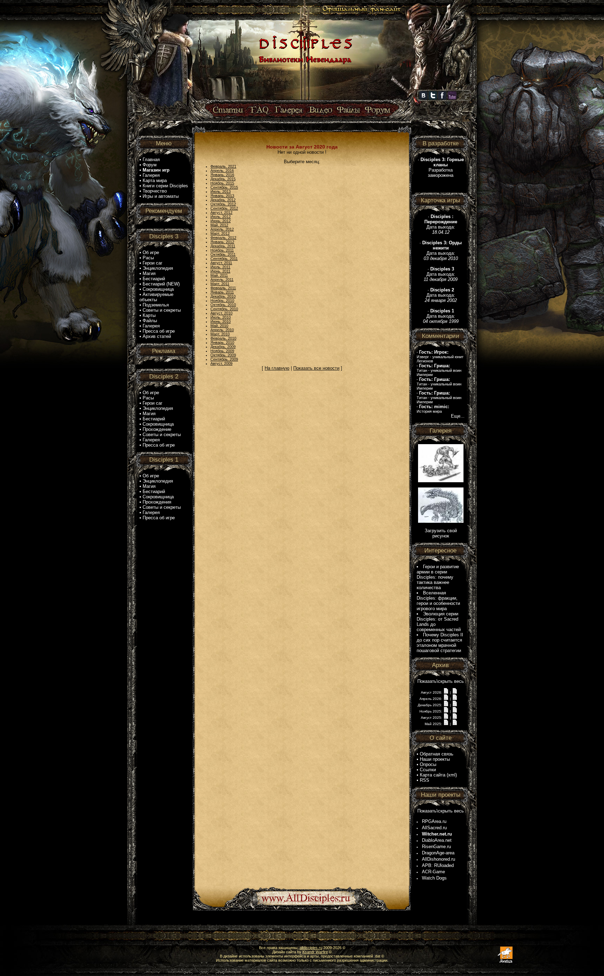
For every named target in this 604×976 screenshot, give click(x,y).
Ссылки (428, 769)
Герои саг (153, 263)
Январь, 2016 (222, 175)
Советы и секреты (162, 310)
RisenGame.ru (436, 846)
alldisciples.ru (311, 948)
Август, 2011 (221, 263)
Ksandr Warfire (315, 952)
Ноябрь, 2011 (222, 250)
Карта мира (155, 180)
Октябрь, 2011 (223, 254)
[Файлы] (348, 110)
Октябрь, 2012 (223, 204)
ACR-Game (433, 871)
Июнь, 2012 (220, 221)
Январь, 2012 (222, 242)
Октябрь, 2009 (223, 355)
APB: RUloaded (438, 865)
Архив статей (157, 336)
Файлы (150, 320)
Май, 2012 (219, 225)
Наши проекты (435, 759)
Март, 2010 (220, 334)
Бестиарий (154, 278)
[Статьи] (228, 110)
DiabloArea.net (437, 840)
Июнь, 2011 (220, 271)
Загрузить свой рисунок (441, 533)
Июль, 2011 (220, 267)
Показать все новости (316, 368)
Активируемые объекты (156, 297)
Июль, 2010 (220, 317)
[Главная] (304, 100)
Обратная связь (436, 754)
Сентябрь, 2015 (224, 187)
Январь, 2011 (222, 292)
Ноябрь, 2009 (222, 351)
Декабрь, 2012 (223, 200)
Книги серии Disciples (165, 185)
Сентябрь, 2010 (224, 309)
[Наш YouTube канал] (452, 98)
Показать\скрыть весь (440, 681)
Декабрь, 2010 (223, 296)
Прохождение (157, 429)
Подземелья (156, 305)
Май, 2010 (219, 326)
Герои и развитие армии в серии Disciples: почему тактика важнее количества (438, 577)
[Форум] (377, 110)
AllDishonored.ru (438, 859)
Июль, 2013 (220, 191)
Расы (148, 257)
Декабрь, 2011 (222, 246)
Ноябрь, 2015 (222, 183)
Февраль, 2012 (223, 238)
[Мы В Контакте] (423, 98)
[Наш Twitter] (433, 98)
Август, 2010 (221, 313)
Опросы (428, 764)
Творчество (155, 191)
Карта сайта (432, 775)
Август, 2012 (221, 212)
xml (451, 775)
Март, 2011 (219, 284)
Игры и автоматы (161, 196)
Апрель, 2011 (221, 279)
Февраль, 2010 (223, 338)
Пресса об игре (159, 331)
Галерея (151, 175)
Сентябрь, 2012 (224, 208)
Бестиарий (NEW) (161, 284)
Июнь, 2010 (220, 321)
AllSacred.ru (434, 827)
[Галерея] (288, 110)
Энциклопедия (158, 268)
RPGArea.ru (434, 821)
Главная (151, 159)
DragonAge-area (438, 852)
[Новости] (446, 692)
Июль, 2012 (220, 217)
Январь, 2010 (222, 342)
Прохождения (157, 502)
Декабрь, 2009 (223, 347)
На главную (277, 368)
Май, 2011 (219, 275)
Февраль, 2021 (223, 166)
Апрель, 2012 (222, 229)
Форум (150, 164)
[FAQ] (259, 110)
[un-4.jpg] (440, 521)
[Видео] (319, 110)
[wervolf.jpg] (440, 480)
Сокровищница (158, 289)
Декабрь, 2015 (223, 179)
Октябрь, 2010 (223, 305)
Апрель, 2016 (222, 170)
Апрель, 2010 (222, 330)
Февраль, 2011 (223, 288)
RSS (424, 780)
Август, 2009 (221, 363)
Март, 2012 (220, 233)
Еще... (458, 416)
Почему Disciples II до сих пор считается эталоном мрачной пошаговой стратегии (440, 642)
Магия (149, 273)
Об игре (151, 252)
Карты (149, 315)
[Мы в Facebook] (442, 98)
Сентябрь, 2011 (224, 258)
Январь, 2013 (222, 196)
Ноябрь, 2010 (222, 300)
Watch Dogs (434, 878)
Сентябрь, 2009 (224, 359)
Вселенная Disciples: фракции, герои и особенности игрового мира (438, 600)
